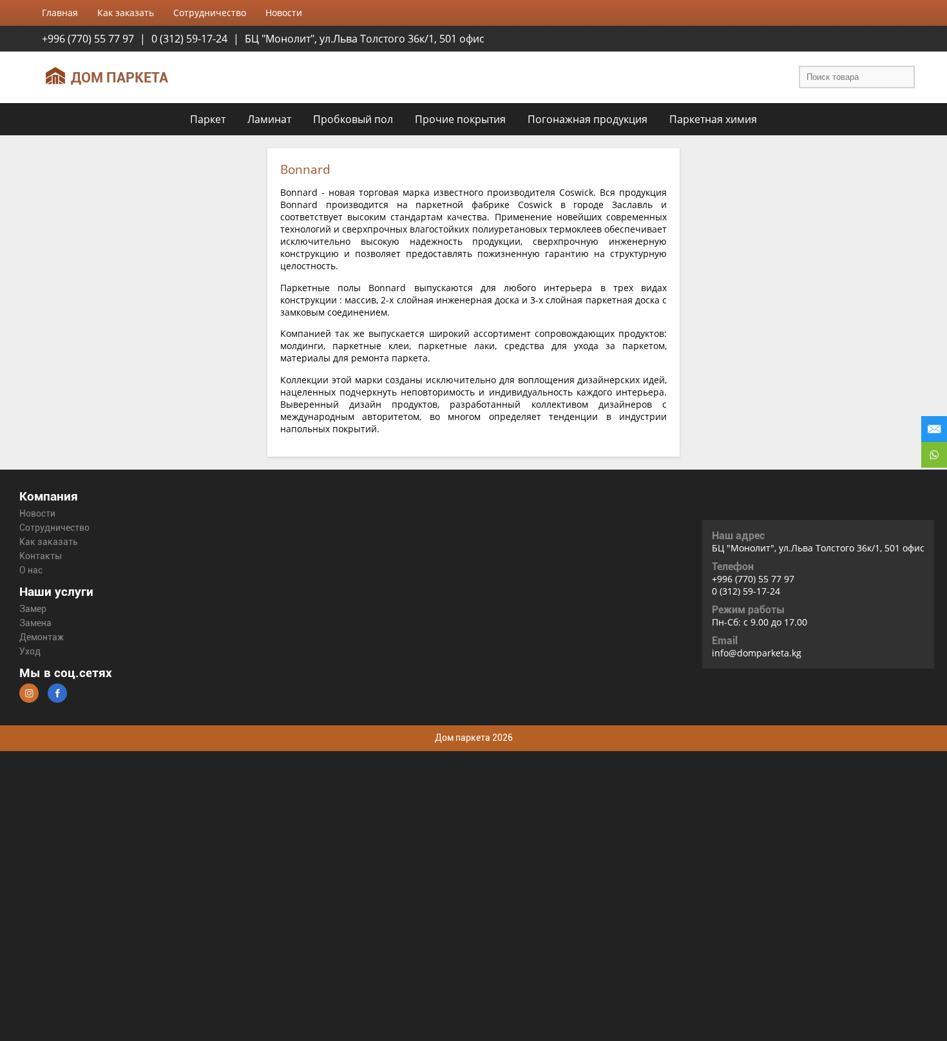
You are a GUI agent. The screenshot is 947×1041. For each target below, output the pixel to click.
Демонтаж (41, 637)
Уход (30, 651)
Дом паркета (119, 77)
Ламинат (269, 119)
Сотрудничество (54, 527)
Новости (37, 513)
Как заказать (48, 542)
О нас (31, 570)
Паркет (207, 119)
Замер (32, 609)
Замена (35, 623)
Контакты (40, 556)
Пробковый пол (353, 119)
